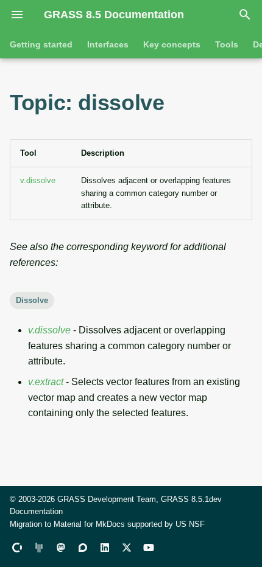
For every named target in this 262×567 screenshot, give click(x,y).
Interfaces (108, 44)
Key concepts (171, 44)
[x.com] (126, 547)
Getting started (41, 44)
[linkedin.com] (105, 547)
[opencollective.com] (17, 547)
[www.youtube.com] (148, 547)
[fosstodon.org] (61, 547)
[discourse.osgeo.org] (83, 547)
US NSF (190, 524)
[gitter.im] (39, 547)
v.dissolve (37, 180)
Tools (226, 44)
